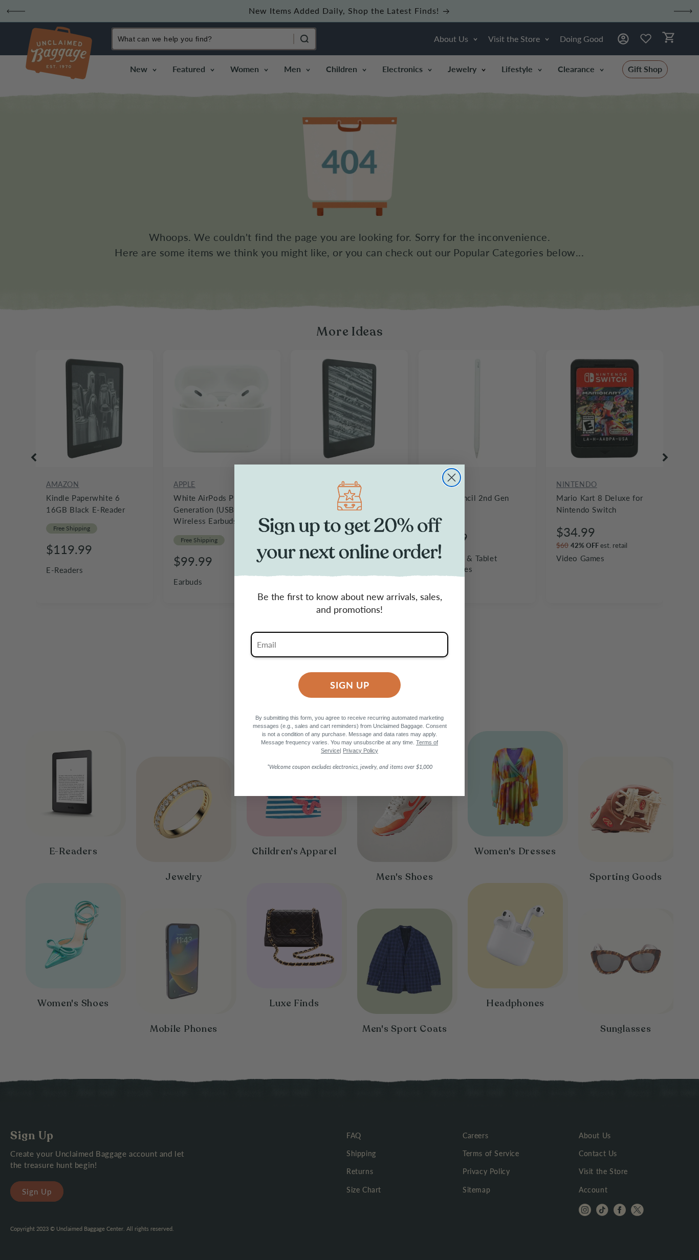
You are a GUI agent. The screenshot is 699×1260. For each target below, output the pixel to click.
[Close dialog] (452, 478)
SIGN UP (349, 684)
